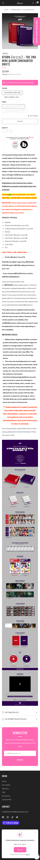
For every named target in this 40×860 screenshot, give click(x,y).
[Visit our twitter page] (17, 817)
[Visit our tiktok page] (12, 817)
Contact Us (6, 796)
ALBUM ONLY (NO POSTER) (13, 106)
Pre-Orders (6, 785)
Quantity (5, 128)
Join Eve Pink (6, 800)
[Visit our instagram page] (7, 817)
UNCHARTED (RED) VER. (12, 92)
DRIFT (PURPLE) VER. (11, 97)
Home (4, 781)
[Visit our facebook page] (3, 817)
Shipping (4, 74)
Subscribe (20, 760)
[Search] (33, 3)
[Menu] (3, 3)
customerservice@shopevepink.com (15, 812)
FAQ (3, 792)
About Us (5, 789)
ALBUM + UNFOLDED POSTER (14, 111)
